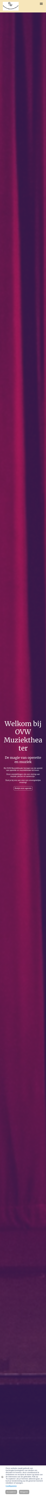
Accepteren (11, 1492)
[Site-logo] (11, 6)
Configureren (11, 1486)
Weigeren (24, 1492)
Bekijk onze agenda (23, 788)
